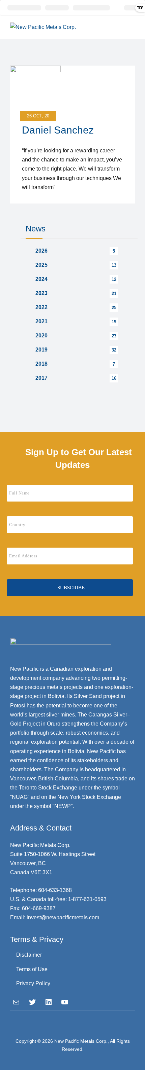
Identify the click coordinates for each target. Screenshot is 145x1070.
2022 (41, 307)
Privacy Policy (33, 983)
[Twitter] (32, 1002)
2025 (41, 265)
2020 (41, 335)
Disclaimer (29, 955)
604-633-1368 (55, 890)
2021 (41, 321)
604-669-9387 (39, 908)
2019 (41, 350)
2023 (41, 293)
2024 (41, 279)
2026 (41, 251)
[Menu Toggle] (128, 27)
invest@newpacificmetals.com (63, 917)
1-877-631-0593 (87, 899)
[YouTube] (65, 1002)
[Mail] (16, 1002)
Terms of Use (32, 969)
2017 (41, 378)
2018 (41, 364)
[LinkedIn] (48, 1002)
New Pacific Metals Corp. (81, 1041)
